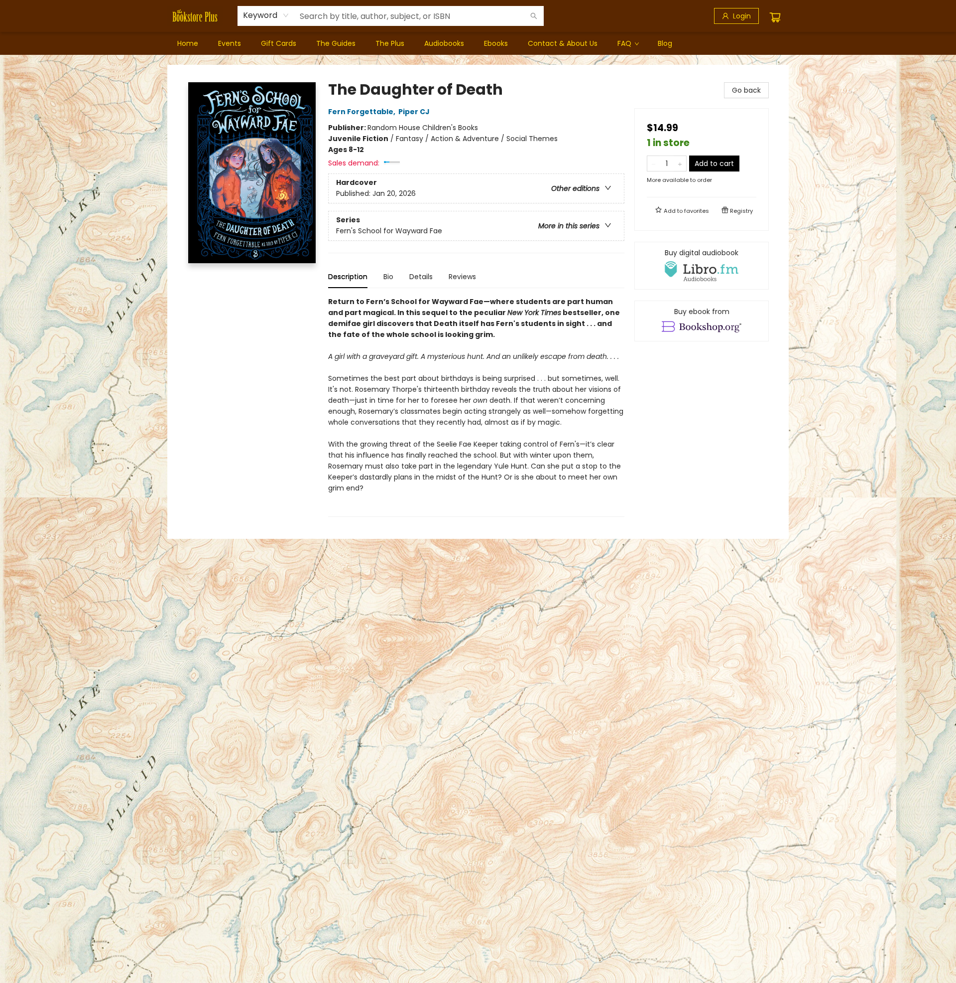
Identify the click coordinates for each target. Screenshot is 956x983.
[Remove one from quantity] (653, 163)
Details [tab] (421, 277)
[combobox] (266, 15)
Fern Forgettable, (362, 112)
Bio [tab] (388, 277)
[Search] (534, 16)
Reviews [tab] (462, 277)
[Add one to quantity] (680, 163)
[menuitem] (187, 43)
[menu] (478, 43)
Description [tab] (347, 277)
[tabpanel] (476, 406)
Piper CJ (414, 112)
